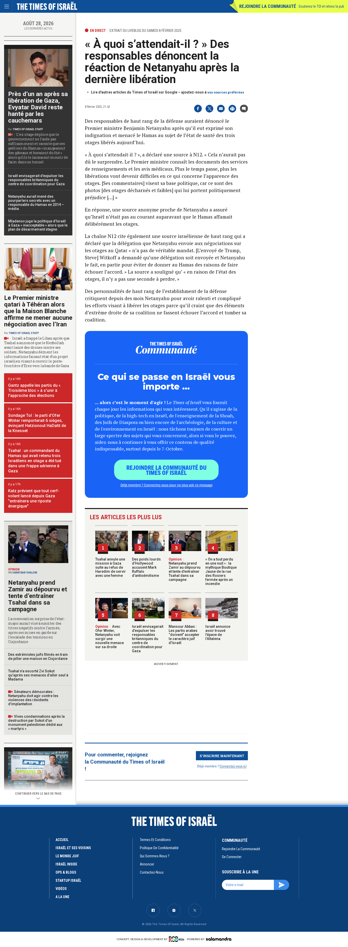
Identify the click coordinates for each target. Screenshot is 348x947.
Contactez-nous (152, 872)
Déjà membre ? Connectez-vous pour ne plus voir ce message (166, 485)
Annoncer (147, 864)
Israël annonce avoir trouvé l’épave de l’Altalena (217, 632)
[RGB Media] (177, 939)
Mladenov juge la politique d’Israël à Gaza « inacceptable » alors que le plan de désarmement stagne (38, 225)
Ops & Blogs (66, 872)
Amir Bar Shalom (25, 572)
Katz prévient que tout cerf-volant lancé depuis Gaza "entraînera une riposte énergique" (33, 498)
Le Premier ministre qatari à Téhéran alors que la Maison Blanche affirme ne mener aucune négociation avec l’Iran (38, 311)
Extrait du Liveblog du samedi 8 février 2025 (145, 31)
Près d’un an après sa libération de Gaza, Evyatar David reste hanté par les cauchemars (38, 107)
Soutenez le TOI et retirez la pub (321, 6)
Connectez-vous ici (233, 766)
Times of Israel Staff (28, 129)
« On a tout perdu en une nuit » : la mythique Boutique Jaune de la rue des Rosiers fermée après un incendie (221, 571)
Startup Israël (68, 880)
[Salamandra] (218, 939)
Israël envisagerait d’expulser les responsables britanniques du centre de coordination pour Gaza (147, 638)
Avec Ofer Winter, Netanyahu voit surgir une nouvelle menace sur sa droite (109, 636)
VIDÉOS (61, 889)
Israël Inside (66, 864)
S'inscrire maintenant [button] (222, 755)
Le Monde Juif (67, 856)
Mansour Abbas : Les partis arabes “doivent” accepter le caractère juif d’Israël (184, 634)
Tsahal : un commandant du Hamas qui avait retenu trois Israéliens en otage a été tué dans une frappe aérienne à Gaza (34, 460)
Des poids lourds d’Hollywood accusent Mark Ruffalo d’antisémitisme (146, 567)
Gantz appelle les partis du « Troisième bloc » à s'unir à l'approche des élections (34, 390)
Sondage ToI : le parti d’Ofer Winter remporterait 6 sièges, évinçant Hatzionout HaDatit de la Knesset (37, 423)
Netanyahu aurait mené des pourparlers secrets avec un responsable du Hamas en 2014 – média (36, 202)
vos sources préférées (225, 92)
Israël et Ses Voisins (73, 848)
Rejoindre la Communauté (267, 6)
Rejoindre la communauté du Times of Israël (166, 469)
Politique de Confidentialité (159, 848)
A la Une (62, 897)
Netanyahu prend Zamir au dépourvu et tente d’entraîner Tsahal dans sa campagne (184, 569)
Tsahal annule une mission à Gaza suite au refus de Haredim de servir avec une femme (110, 567)
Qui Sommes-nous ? (154, 856)
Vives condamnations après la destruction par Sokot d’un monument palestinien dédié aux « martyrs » (36, 722)
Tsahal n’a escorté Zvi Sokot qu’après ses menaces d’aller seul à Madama (38, 675)
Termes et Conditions (155, 840)
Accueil (62, 840)
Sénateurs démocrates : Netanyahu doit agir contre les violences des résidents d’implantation (33, 698)
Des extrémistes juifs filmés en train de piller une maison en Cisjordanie (38, 656)
